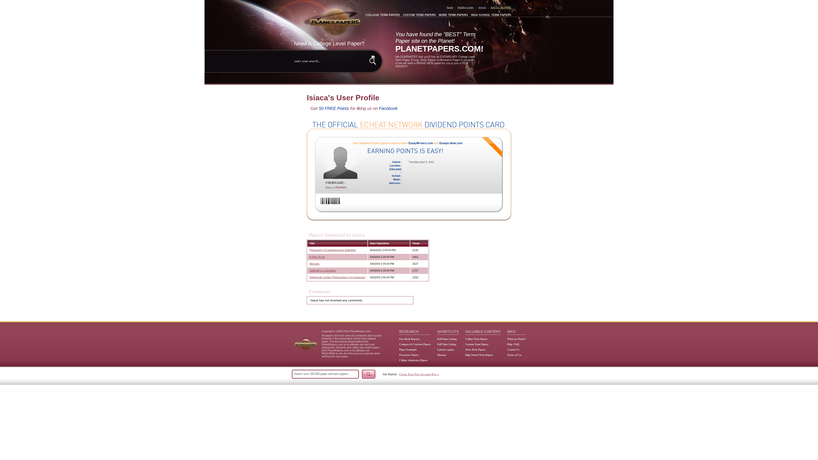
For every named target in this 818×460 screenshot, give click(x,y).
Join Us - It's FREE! (501, 7)
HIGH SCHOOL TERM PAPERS (491, 15)
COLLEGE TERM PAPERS (383, 15)
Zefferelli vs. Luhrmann (323, 270)
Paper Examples (408, 349)
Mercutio (315, 263)
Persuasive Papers (409, 355)
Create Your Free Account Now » (419, 374)
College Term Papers (476, 339)
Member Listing (466, 7)
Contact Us (513, 349)
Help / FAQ (513, 344)
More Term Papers (475, 349)
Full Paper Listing (447, 339)
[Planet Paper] (335, 21)
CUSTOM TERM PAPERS (419, 15)
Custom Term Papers (476, 344)
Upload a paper (445, 349)
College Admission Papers (413, 360)
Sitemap (441, 355)
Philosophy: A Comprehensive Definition (333, 250)
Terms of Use (514, 355)
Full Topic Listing (446, 344)
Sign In (482, 7)
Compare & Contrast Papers (415, 344)
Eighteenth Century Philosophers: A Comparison (337, 277)
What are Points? (516, 339)
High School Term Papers (479, 355)
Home (450, 7)
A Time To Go (317, 257)
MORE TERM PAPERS (453, 15)
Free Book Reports (409, 339)
